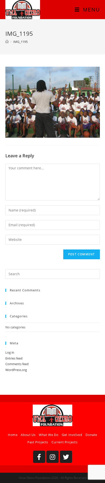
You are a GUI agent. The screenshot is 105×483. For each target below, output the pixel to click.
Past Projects (37, 442)
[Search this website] (52, 274)
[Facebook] (39, 457)
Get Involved (72, 435)
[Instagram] (52, 457)
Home (12, 435)
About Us (28, 435)
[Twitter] (66, 457)
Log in (9, 352)
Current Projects (65, 442)
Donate (91, 435)
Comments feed (17, 364)
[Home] (7, 41)
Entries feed (13, 358)
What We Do (48, 435)
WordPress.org (16, 370)
